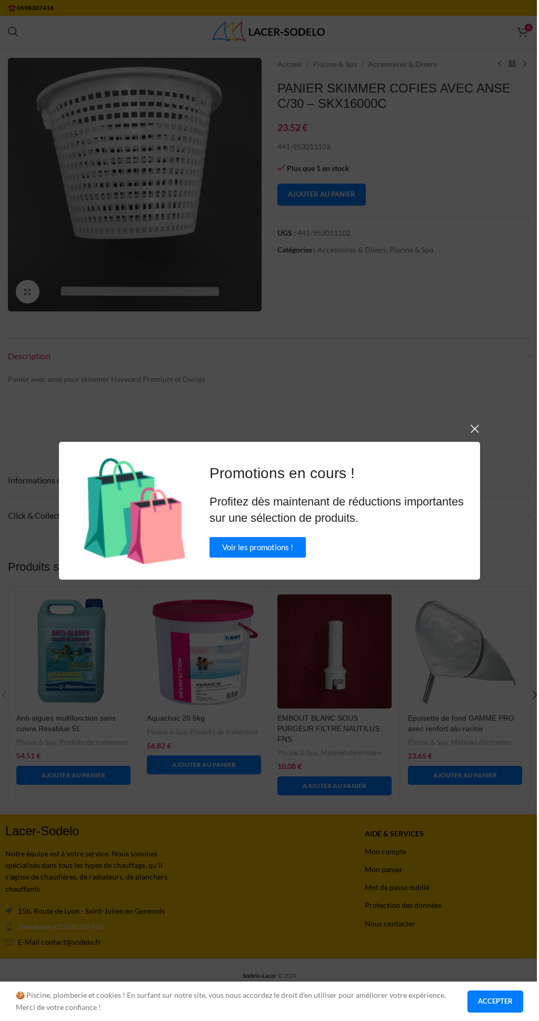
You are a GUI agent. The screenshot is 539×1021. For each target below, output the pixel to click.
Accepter (495, 1001)
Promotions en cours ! (282, 473)
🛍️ (134, 510)
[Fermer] (475, 429)
